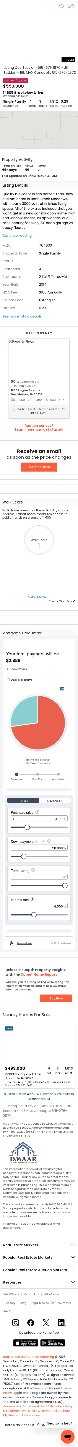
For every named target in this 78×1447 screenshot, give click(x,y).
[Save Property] (61, 6)
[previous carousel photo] (5, 38)
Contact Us (31, 1294)
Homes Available (52, 1094)
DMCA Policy (30, 1411)
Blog (23, 1303)
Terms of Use (43, 1388)
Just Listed (15, 1094)
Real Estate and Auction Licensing (28, 1357)
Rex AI (7, 1311)
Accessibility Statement (21, 1406)
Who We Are (11, 1294)
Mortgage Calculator (22, 633)
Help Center (51, 1294)
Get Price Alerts (39, 467)
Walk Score (12, 502)
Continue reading (17, 235)
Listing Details (15, 185)
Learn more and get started (39, 429)
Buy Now (56, 998)
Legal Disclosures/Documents (51, 1303)
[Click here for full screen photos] (72, 17)
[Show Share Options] (73, 6)
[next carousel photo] (72, 38)
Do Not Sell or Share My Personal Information (36, 1413)
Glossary (9, 1303)
